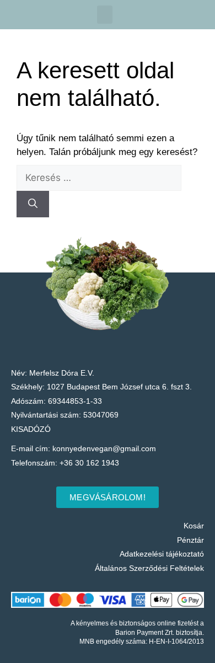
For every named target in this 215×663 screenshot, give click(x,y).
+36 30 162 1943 (89, 462)
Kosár (194, 525)
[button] (104, 15)
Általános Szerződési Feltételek (149, 568)
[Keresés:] (99, 178)
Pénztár (190, 540)
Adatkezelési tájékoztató (162, 553)
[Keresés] (33, 204)
